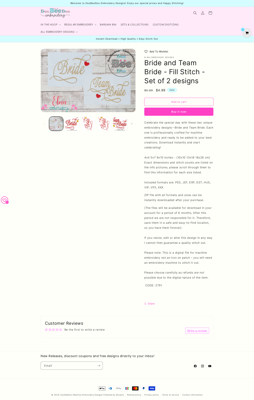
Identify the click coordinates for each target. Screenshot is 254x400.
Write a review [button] (197, 330)
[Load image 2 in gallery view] (72, 124)
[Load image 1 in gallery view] (56, 124)
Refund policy (134, 395)
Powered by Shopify (113, 395)
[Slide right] (132, 124)
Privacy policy (151, 395)
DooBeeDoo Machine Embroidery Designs (81, 395)
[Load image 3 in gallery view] (88, 124)
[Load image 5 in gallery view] (120, 124)
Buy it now (178, 111)
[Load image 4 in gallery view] (104, 124)
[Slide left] (44, 124)
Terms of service (170, 395)
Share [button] (151, 303)
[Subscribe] (99, 366)
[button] (50, 24)
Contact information (192, 395)
